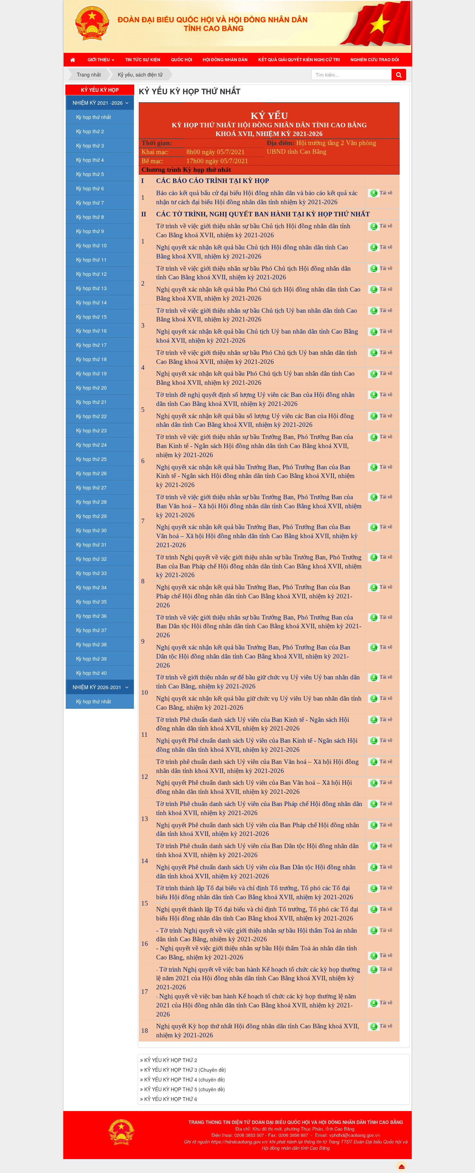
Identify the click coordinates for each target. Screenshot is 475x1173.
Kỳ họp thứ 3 (90, 145)
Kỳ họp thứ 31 (91, 544)
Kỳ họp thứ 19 (91, 373)
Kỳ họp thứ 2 (90, 131)
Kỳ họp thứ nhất (93, 116)
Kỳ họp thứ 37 (91, 630)
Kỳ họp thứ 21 (91, 401)
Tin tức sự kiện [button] (142, 59)
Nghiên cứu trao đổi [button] (375, 59)
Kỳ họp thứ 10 (91, 245)
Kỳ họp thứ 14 (91, 302)
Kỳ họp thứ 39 (91, 658)
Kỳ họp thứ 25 (91, 458)
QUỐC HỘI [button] (181, 59)
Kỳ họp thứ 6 (90, 188)
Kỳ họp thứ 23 (91, 430)
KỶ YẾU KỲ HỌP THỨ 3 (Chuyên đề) (185, 1069)
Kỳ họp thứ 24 (91, 444)
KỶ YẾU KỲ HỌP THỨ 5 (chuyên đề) (184, 1089)
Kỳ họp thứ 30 (91, 530)
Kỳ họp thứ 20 (91, 387)
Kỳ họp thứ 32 (91, 558)
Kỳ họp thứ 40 (91, 672)
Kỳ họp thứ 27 (91, 487)
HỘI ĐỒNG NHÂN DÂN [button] (225, 59)
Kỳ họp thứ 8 (90, 216)
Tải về (386, 930)
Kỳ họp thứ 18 (91, 359)
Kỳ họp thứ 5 (90, 173)
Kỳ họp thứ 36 (91, 615)
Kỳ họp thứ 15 (91, 316)
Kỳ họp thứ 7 (90, 202)
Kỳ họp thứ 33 (91, 572)
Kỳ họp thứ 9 (90, 231)
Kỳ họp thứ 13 (91, 288)
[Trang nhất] (73, 59)
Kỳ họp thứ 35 (91, 601)
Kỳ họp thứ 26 (91, 473)
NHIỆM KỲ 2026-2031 (97, 687)
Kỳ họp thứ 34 (91, 587)
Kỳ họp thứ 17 (91, 344)
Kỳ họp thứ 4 (90, 159)
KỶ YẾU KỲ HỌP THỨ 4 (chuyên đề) (184, 1079)
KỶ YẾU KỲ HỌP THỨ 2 (170, 1059)
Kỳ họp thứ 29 (91, 515)
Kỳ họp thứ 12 (91, 273)
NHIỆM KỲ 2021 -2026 (98, 102)
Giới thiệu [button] (99, 59)
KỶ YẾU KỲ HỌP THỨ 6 (170, 1098)
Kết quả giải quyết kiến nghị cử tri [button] (299, 59)
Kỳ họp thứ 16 (91, 330)
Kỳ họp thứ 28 (91, 501)
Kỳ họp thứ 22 (91, 416)
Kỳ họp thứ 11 (91, 259)
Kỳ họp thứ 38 (91, 644)
